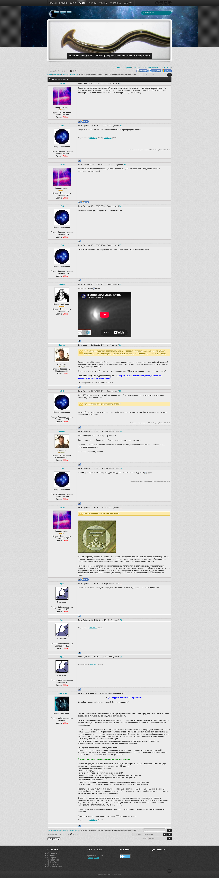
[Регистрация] (157, 3)
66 (120, 284)
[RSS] (170, 3)
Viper (62, 583)
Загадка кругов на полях (88, 74)
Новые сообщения (123, 67)
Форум (49, 74)
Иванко (61, 345)
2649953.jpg (93, 138)
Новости (53, 853)
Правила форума (150, 67)
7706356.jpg (93, 820)
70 (121, 468)
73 (121, 620)
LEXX (61, 125)
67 (120, 345)
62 (121, 125)
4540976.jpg (93, 664)
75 (124, 693)
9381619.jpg (93, 628)
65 (120, 245)
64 (120, 206)
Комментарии (56, 866)
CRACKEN (62, 693)
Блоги (52, 855)
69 (121, 431)
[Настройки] (165, 3)
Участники (136, 67)
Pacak (90, 858)
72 (121, 583)
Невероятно (57, 74)
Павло (62, 84)
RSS (169, 67)
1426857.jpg (107, 138)
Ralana (62, 284)
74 (121, 657)
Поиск (162, 67)
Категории (54, 860)
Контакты (54, 864)
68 (120, 391)
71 (121, 507)
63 (125, 164)
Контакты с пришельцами (70, 74)
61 (120, 84)
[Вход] (161, 3)
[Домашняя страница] (85, 121)
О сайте (53, 862)
